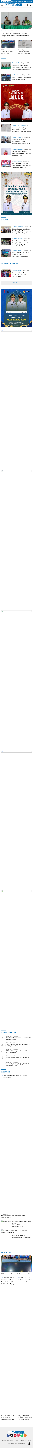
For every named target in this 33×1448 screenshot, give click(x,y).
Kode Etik (10, 1440)
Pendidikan (20, 149)
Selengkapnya (16, 283)
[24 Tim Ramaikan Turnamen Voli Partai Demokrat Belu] (8, 44)
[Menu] (2, 4)
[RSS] (25, 1435)
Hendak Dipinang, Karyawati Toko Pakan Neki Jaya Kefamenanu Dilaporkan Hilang (24, 51)
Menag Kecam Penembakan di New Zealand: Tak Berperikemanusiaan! (18, 1038)
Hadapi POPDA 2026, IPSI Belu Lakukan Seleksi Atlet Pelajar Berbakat (25, 1417)
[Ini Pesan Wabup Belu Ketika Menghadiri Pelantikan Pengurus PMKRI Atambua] (6, 152)
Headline (7, 31)
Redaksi (16, 1440)
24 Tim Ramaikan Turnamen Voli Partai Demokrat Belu (7, 51)
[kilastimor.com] (13, 4)
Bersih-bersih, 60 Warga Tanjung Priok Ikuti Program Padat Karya (17, 1064)
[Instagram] (18, 1435)
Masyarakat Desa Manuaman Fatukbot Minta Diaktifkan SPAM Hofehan (20, 274)
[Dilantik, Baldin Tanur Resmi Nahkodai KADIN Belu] (16, 1221)
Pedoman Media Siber (25, 1440)
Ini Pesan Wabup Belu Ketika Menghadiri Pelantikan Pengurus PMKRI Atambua (21, 153)
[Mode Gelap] (27, 4)
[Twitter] (11, 1435)
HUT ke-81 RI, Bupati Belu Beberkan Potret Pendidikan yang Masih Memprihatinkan (22, 165)
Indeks (4, 1440)
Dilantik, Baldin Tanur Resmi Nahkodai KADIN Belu (19, 1225)
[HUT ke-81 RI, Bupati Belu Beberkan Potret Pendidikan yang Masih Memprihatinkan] (6, 164)
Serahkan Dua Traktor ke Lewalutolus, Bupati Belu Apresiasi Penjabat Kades (21, 1236)
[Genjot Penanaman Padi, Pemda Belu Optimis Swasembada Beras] (16, 1143)
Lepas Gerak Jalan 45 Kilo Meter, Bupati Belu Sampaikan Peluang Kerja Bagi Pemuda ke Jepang (8, 1417)
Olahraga (19, 74)
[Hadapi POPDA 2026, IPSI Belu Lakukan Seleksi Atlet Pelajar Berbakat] (25, 1345)
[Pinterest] (15, 1435)
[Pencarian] (31, 4)
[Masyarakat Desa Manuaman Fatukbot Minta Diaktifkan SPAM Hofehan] (6, 274)
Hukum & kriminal (21, 125)
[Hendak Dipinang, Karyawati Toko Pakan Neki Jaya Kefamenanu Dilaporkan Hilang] (25, 44)
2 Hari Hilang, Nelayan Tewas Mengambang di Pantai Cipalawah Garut (18, 1045)
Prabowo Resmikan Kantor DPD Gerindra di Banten (17, 1058)
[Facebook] (8, 1435)
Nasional (19, 137)
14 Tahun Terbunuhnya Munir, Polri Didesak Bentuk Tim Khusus (17, 1051)
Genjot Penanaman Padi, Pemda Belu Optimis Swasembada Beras (13, 1216)
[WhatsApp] (21, 1435)
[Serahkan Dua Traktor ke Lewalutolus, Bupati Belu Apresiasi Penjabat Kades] (16, 1231)
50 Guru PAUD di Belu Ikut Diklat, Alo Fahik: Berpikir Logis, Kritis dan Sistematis (20, 255)
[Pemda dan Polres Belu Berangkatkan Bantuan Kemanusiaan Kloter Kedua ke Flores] (6, 140)
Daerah (3, 31)
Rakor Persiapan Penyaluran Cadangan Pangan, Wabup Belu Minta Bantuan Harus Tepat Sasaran (15, 36)
